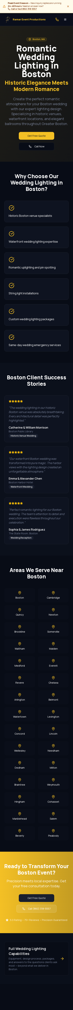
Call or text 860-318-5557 (24, 9)
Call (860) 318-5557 (39, 908)
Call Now (39, 146)
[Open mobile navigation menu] (65, 19)
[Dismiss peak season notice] (68, 6)
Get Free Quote (36, 135)
